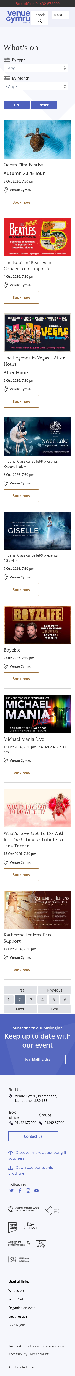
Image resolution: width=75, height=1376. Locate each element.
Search (39, 14)
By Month (20, 78)
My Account (39, 1354)
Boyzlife (12, 650)
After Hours (16, 372)
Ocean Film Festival (24, 165)
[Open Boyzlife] (37, 625)
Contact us (33, 1136)
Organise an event (22, 1307)
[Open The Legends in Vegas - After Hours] (37, 332)
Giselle (11, 561)
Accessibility (17, 1354)
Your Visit (15, 1299)
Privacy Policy (53, 1346)
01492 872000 (38, 3)
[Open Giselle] (37, 531)
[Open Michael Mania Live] (37, 714)
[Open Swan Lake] (37, 436)
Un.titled (20, 1367)
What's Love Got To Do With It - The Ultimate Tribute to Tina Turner (34, 839)
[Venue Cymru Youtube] (36, 1190)
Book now (21, 202)
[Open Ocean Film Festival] (37, 139)
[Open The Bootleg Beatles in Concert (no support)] (37, 237)
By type (18, 59)
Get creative (17, 1316)
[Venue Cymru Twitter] (11, 1190)
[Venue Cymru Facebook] (20, 1190)
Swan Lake (15, 467)
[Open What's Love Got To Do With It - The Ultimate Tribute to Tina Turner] (37, 808)
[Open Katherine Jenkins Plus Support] (37, 910)
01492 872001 (54, 1122)
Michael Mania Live (24, 739)
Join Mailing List (37, 1059)
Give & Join (16, 1325)
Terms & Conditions (24, 1346)
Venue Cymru (18, 17)
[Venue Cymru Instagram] (28, 1190)
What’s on (16, 1290)
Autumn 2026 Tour (24, 173)
